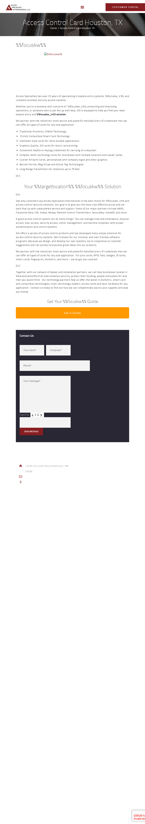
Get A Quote (72, 313)
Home (53, 28)
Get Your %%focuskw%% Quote (72, 301)
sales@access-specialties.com (42, 476)
